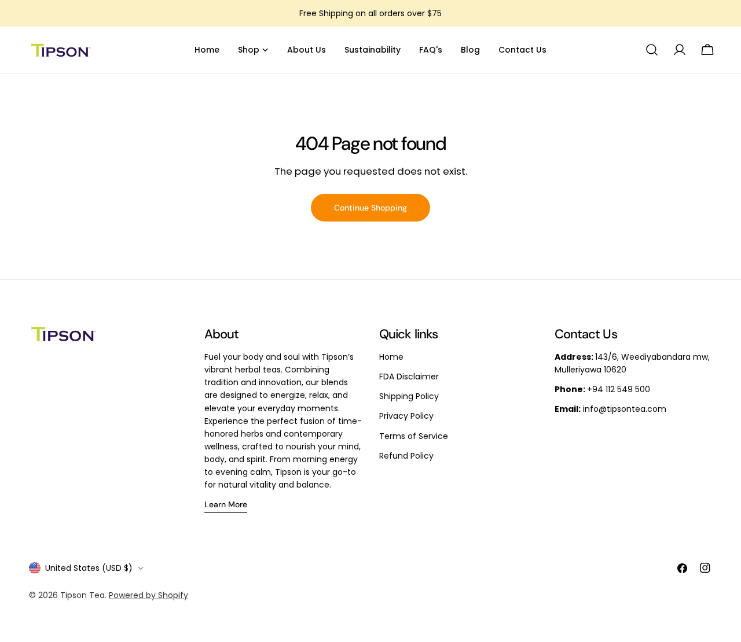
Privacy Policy (406, 416)
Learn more (225, 504)
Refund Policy (406, 456)
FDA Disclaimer (409, 376)
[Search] (651, 49)
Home (391, 357)
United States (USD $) (89, 568)
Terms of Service (413, 436)
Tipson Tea (82, 595)
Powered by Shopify (148, 595)
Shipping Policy (409, 396)
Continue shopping (370, 207)
